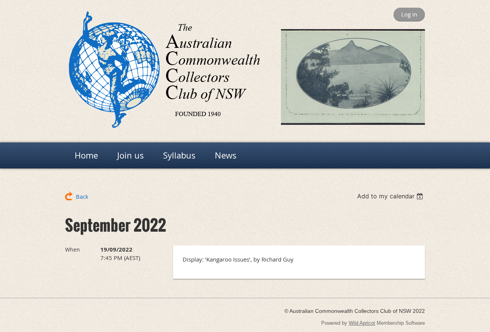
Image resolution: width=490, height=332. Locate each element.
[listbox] (391, 196)
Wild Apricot (362, 323)
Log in (409, 14)
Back (82, 196)
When (72, 249)
